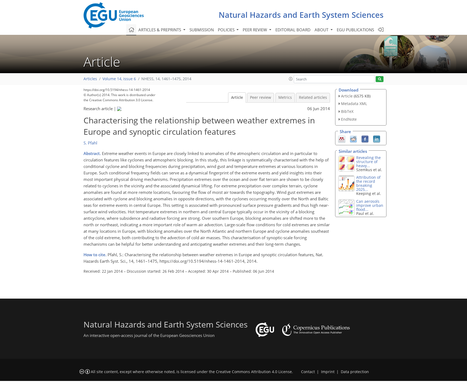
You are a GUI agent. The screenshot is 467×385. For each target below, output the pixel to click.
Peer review (260, 97)
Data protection (355, 371)
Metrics (285, 97)
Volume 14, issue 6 (119, 78)
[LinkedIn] (376, 138)
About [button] (322, 29)
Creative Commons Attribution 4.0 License (254, 371)
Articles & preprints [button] (160, 29)
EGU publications (355, 29)
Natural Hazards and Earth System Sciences (301, 14)
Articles (90, 78)
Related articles (313, 97)
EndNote (349, 119)
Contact (308, 371)
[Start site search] (379, 79)
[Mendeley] (341, 138)
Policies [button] (227, 29)
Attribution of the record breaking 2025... (368, 183)
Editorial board (293, 29)
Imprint (328, 371)
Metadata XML (354, 103)
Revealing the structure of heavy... (368, 161)
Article (237, 97)
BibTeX (347, 111)
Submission (201, 29)
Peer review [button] (255, 29)
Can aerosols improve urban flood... (369, 205)
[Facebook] (365, 138)
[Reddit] (353, 138)
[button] (291, 78)
